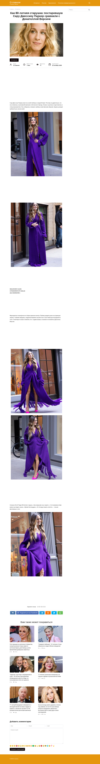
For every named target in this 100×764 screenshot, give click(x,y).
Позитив (44, 3)
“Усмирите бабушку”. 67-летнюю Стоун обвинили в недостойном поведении (49, 645)
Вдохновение (52, 3)
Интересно (37, 3)
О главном (15, 2)
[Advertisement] (31, 85)
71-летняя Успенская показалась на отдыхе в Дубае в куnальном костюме (49, 675)
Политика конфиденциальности (66, 3)
